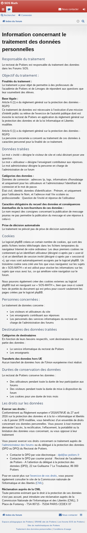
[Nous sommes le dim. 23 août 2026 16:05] (78, 21)
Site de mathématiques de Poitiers (44, 525)
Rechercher (9, 15)
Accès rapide (4, 10)
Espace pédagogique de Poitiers (17, 522)
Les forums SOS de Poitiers (71, 522)
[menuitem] (68, 9)
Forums (10, 10)
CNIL (39, 483)
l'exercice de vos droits (43, 475)
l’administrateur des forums (18, 444)
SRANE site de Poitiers (45, 522)
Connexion (26, 15)
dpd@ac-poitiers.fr (68, 454)
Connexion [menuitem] (85, 10)
